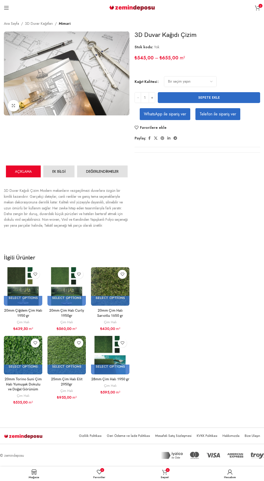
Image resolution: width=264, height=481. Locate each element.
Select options (23, 298)
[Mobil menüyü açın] (6, 8)
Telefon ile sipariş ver (218, 114)
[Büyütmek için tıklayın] (13, 106)
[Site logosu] (132, 7)
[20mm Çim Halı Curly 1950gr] (66, 286)
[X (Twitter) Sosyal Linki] (155, 138)
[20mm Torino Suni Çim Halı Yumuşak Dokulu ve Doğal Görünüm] (23, 355)
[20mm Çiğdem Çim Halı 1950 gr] (23, 286)
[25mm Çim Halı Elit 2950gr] (66, 355)
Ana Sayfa (11, 23)
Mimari (65, 23)
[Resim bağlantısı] (23, 435)
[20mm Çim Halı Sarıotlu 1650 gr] (110, 286)
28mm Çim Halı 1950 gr (110, 379)
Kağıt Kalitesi (146, 81)
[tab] (23, 171)
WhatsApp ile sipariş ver (165, 114)
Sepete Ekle (209, 97)
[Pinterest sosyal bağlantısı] (162, 138)
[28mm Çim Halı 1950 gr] (110, 355)
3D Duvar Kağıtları (39, 23)
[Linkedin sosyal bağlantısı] (169, 138)
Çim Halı (23, 322)
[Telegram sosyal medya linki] (175, 138)
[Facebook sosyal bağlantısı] (149, 138)
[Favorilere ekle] (35, 274)
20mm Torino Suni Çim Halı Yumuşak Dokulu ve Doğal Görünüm (23, 384)
